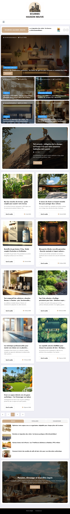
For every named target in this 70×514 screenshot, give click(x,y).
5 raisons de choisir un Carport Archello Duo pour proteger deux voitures (52, 203)
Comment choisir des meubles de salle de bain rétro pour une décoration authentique (37, 451)
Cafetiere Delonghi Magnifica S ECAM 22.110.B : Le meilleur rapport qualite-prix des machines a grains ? (51, 120)
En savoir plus (35, 487)
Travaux (7, 117)
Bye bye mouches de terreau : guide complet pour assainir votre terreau (16, 203)
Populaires (35, 421)
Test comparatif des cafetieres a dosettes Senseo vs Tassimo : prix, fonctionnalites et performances (17, 299)
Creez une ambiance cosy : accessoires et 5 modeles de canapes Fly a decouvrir (52, 96)
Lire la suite (65, 73)
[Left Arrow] (64, 30)
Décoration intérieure (45, 93)
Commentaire (57, 421)
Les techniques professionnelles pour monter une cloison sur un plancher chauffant (16, 347)
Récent (13, 421)
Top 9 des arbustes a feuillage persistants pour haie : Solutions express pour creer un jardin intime (52, 299)
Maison (6, 93)
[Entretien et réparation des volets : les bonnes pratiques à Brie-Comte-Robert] (18, 112)
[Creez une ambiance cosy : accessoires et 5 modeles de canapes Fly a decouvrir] (52, 88)
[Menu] (4, 22)
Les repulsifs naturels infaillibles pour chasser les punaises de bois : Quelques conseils (52, 347)
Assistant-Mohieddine (10, 103)
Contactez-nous (38, 510)
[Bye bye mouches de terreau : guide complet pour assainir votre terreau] (17, 186)
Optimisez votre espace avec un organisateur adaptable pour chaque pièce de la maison (17, 96)
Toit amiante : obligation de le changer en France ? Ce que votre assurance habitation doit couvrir (47, 146)
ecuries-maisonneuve (10, 79)
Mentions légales (29, 510)
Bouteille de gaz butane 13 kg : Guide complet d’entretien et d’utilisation (16, 250)
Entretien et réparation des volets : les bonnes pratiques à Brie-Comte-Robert (15, 120)
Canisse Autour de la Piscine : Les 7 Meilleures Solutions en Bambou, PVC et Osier (36, 442)
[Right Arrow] (67, 30)
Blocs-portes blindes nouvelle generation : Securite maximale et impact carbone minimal (52, 250)
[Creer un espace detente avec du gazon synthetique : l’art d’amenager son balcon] (17, 379)
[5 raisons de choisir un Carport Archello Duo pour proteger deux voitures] (52, 186)
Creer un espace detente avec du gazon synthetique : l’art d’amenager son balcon (17, 396)
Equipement (42, 117)
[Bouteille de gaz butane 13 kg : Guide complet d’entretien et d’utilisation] (17, 233)
